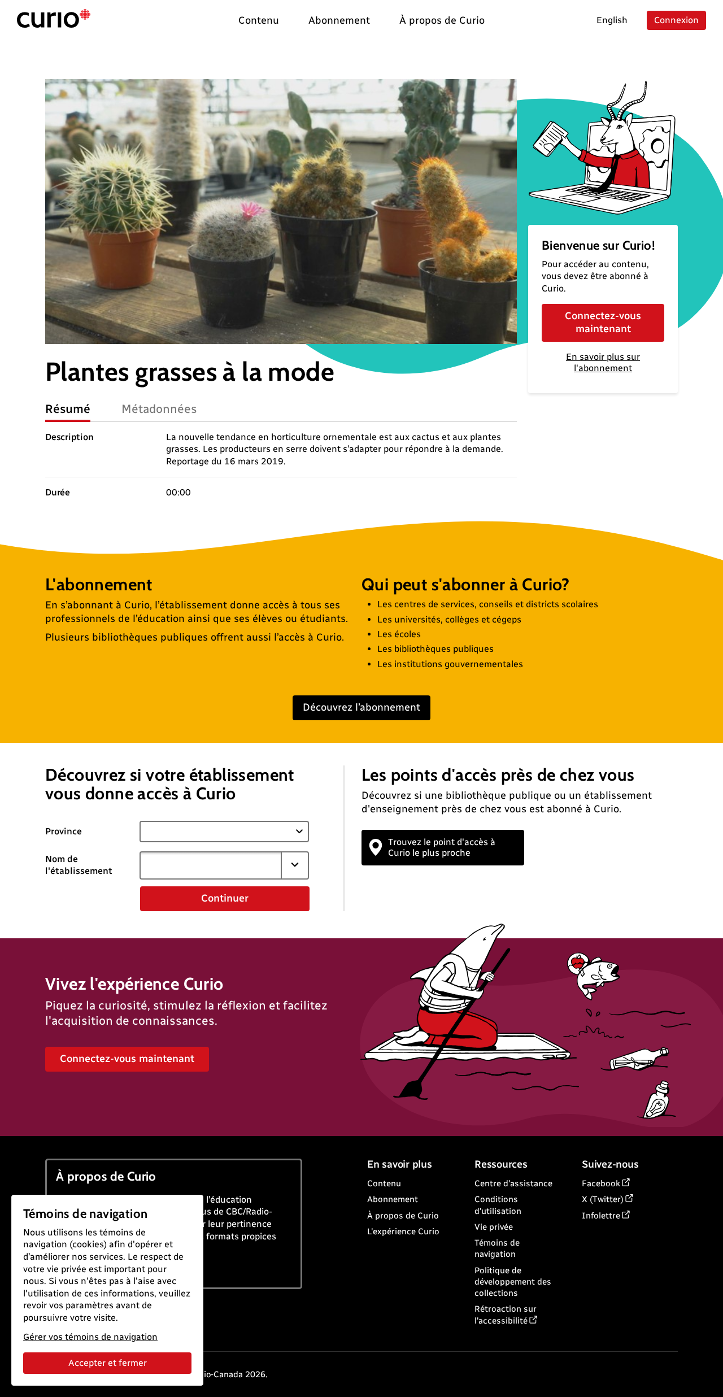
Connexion (676, 20)
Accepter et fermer (107, 1362)
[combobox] (211, 865)
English (612, 20)
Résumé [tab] (67, 409)
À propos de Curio (403, 1216)
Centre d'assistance (513, 1183)
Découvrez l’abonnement (361, 707)
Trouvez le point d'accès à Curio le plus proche (441, 847)
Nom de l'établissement (78, 865)
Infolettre (601, 1216)
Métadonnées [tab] (159, 409)
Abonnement (392, 1199)
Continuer (225, 898)
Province (63, 831)
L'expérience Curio (403, 1231)
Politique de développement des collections (512, 1282)
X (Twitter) (603, 1199)
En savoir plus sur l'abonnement (603, 362)
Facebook (601, 1183)
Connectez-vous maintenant (603, 322)
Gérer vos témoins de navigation (90, 1336)
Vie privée (493, 1227)
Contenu (384, 1183)
